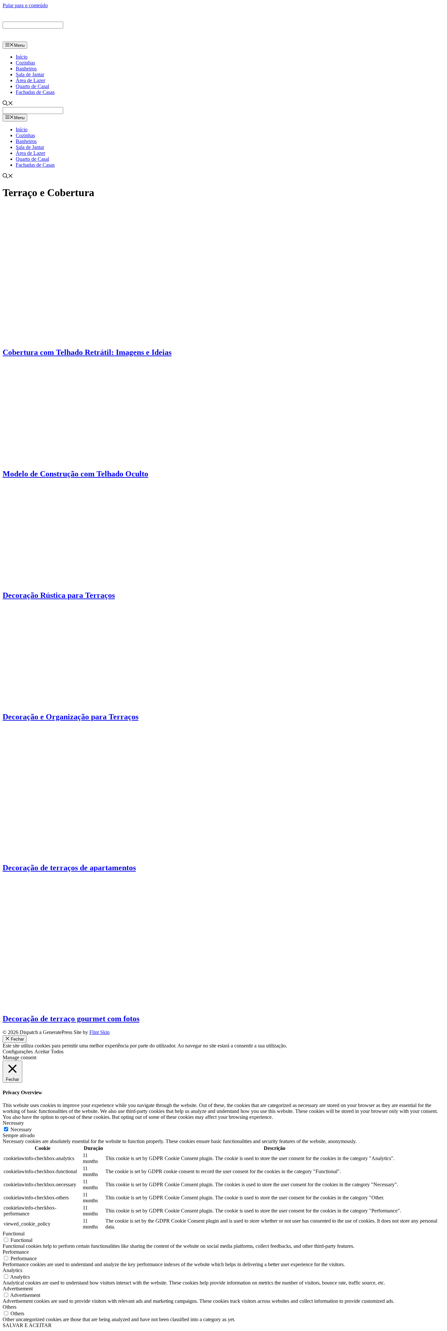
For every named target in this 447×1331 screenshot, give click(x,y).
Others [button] (9, 1307)
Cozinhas (25, 62)
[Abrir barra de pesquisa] (8, 104)
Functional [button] (14, 1233)
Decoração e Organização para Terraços (70, 716)
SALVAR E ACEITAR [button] (27, 1325)
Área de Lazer (30, 80)
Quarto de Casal (32, 86)
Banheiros (26, 68)
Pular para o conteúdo (25, 5)
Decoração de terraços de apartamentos (69, 867)
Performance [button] (16, 1252)
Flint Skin (99, 1032)
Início (21, 57)
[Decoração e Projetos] (32, 38)
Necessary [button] (13, 1123)
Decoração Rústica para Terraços (59, 595)
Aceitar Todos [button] (48, 1051)
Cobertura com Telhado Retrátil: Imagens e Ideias (87, 352)
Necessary (21, 1129)
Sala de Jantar (30, 74)
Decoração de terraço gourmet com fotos (71, 1018)
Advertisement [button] (18, 1288)
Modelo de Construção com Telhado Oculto (75, 474)
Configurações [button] (18, 1051)
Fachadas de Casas (35, 92)
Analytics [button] (12, 1270)
